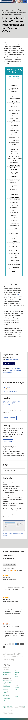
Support (21, 670)
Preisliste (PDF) (7, 404)
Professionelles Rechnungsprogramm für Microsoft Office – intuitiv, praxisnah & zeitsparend (14, 10)
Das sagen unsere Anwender (10, 391)
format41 (6, 626)
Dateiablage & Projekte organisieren (6, 694)
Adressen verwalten (7, 680)
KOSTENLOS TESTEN (9, 418)
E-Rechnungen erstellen (15, 368)
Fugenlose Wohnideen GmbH (9, 579)
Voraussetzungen (7, 672)
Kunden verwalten (7, 682)
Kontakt (16, 696)
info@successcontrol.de (12, 359)
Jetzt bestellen (8, 441)
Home (3, 9)
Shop (21, 676)
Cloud (16, 674)
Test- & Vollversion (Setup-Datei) (11, 401)
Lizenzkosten (6, 674)
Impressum (17, 691)
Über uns (17, 687)
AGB (16, 689)
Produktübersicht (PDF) (9, 403)
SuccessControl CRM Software (9, 568)
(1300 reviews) (7, 387)
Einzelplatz (17, 670)
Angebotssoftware (7, 700)
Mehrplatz (17, 672)
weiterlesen (7, 615)
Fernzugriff (17, 676)
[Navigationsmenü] (25, 1)
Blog (24, 706)
